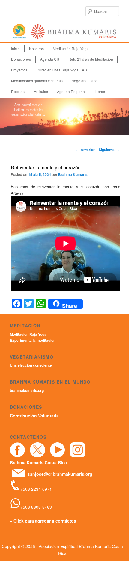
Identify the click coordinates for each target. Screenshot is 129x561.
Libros (100, 91)
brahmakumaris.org (27, 390)
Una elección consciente (31, 365)
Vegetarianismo (85, 80)
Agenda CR (49, 59)
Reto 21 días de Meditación (90, 59)
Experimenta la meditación (33, 340)
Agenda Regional (71, 91)
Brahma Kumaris (73, 174)
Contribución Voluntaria (34, 416)
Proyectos (19, 69)
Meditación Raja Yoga (71, 48)
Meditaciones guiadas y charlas (37, 80)
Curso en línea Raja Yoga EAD (62, 69)
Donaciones (21, 59)
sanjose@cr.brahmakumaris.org (60, 474)
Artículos (41, 91)
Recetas (18, 91)
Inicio (15, 48)
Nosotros (36, 48)
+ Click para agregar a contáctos (43, 521)
